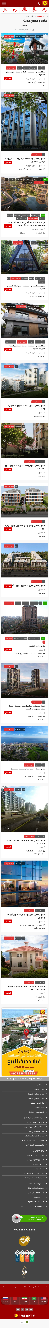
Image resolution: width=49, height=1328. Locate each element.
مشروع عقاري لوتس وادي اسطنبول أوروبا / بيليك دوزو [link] (25, 527)
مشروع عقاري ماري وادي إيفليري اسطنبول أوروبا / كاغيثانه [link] (25, 467)
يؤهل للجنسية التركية (28, 183)
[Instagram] (18, 1309)
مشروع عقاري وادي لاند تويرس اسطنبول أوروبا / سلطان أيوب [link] (25, 842)
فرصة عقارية (19, 179)
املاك (37, 36)
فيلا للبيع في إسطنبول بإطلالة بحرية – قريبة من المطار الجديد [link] (25, 73)
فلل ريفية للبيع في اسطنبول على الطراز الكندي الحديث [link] (26, 287)
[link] (24, 48)
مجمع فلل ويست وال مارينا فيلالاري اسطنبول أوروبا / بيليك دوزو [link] (26, 988)
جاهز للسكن (41, 243)
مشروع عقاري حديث (9, 36)
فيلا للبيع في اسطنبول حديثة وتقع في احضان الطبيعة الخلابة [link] (27, 347)
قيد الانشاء (12, 179)
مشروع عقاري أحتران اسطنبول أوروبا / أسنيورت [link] (26, 585)
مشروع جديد (42, 218)
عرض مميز (32, 36)
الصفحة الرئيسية (41, 16)
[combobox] (20, 29)
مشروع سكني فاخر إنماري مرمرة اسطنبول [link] (28, 768)
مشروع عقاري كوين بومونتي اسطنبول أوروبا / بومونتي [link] (26, 916)
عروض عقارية (25, 36)
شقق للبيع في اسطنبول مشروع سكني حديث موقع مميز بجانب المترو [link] (27, 707)
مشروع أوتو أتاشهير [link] (37, 646)
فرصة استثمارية (28, 179)
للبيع (42, 36)
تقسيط (45, 179)
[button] (4, 4)
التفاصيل (8, 78)
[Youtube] (31, 1309)
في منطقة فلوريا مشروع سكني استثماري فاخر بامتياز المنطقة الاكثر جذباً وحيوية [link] (26, 224)
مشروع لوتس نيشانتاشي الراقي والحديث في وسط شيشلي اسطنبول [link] (24, 160)
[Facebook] (26, 1309)
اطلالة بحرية (18, 729)
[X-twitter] (22, 1309)
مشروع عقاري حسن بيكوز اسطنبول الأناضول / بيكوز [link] (26, 407)
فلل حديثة (17, 36)
